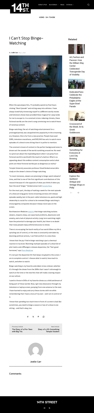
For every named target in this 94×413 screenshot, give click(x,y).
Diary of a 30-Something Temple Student (48, 330)
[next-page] (78, 192)
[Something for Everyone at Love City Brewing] (76, 142)
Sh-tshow (50, 17)
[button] (88, 4)
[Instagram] (44, 408)
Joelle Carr (14, 52)
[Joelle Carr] (35, 350)
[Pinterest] (38, 317)
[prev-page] (71, 192)
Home (41, 17)
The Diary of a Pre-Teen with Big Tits (22, 330)
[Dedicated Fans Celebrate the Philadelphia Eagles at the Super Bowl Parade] (76, 84)
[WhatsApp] (43, 317)
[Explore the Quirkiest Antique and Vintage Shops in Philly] (76, 168)
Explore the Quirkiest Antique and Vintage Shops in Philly (77, 182)
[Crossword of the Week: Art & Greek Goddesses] (76, 116)
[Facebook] (27, 317)
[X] (33, 317)
